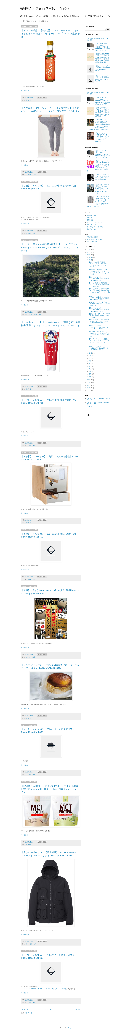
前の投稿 (77, 1009)
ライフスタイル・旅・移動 (33, 314)
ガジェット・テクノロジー (95, 222)
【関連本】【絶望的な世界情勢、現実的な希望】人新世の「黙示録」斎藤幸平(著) (102, 177)
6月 (90, 363)
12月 (90, 257)
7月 (90, 361)
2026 (89, 249)
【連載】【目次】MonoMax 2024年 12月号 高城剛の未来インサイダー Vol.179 (99, 315)
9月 (90, 355)
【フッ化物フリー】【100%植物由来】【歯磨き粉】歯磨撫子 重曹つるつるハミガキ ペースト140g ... (99, 291)
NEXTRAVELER (92, 241)
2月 (90, 374)
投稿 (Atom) (28, 1013)
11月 (90, 260)
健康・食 (28, 100)
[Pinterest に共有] (46, 98)
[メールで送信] (38, 98)
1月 (90, 377)
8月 (90, 358)
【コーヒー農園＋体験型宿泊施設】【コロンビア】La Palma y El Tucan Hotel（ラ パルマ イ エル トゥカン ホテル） (50, 247)
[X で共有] (42, 98)
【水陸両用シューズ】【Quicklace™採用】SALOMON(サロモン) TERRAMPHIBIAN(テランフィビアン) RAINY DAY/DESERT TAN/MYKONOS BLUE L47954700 (98, 124)
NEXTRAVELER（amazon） (95, 239)
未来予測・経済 (91, 229)
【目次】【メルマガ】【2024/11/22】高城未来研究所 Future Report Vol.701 (99, 298)
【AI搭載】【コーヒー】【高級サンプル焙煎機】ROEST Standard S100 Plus (99, 303)
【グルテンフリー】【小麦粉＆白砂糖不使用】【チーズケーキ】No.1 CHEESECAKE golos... (99, 321)
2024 (89, 255)
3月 (90, 371)
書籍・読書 (90, 220)
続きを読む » (25, 90)
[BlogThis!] (40, 98)
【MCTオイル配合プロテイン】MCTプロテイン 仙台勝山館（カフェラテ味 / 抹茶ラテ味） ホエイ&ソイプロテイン (50, 788)
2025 (89, 252)
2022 (89, 382)
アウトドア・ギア (31, 174)
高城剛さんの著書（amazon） (96, 237)
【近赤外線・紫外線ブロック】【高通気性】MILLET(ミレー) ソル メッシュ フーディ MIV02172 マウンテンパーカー (102, 189)
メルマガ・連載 (30, 233)
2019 (89, 390)
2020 (89, 388)
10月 (90, 353)
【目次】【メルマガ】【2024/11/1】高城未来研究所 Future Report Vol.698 (98, 348)
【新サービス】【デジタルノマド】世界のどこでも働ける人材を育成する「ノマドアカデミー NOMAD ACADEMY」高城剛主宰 (98, 166)
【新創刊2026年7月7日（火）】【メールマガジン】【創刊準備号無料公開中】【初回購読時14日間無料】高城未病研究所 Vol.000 (102, 58)
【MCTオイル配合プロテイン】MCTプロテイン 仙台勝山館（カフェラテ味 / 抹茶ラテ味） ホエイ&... (99, 334)
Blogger (70, 1028)
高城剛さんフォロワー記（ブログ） (45, 8)
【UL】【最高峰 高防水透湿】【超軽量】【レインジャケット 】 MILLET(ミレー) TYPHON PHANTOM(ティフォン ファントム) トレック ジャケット (98, 201)
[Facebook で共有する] (44, 98)
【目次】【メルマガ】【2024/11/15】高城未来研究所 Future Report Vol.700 (99, 309)
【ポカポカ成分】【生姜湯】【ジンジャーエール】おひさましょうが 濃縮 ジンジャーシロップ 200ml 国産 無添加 (50, 33)
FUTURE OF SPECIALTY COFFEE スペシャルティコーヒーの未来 (44, 989)
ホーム (52, 1009)
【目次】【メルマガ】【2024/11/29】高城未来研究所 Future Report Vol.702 (99, 278)
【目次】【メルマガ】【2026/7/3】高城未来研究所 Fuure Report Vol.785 (102, 68)
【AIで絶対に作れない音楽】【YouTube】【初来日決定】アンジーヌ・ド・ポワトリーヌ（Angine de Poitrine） (102, 137)
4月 (90, 369)
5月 (90, 366)
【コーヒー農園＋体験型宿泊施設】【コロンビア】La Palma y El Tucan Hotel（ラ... (99, 284)
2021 (89, 385)
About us (89, 406)
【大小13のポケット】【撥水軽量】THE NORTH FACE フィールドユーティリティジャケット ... (99, 341)
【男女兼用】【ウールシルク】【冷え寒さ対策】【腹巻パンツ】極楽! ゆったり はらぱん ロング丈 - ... (99, 272)
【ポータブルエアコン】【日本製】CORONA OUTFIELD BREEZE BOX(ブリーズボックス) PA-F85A (102, 47)
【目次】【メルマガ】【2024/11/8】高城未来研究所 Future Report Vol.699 (98, 327)
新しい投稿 (25, 1009)
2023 (89, 380)
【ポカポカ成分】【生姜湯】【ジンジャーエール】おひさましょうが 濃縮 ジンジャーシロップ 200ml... (99, 264)
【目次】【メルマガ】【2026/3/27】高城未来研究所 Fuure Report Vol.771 (102, 78)
